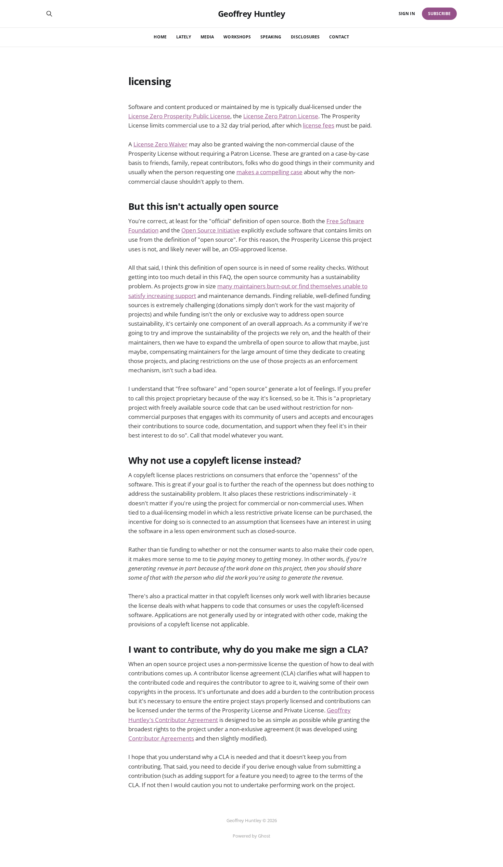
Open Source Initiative (210, 230)
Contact (339, 37)
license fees (318, 125)
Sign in (407, 13)
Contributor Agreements (161, 738)
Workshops (237, 37)
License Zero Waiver (160, 144)
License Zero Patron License (280, 116)
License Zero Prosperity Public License (179, 116)
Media (207, 37)
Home (160, 37)
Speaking (270, 37)
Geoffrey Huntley (251, 14)
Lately (183, 37)
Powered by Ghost (251, 836)
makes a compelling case (269, 172)
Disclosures (305, 37)
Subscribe (439, 13)
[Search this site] (49, 14)
